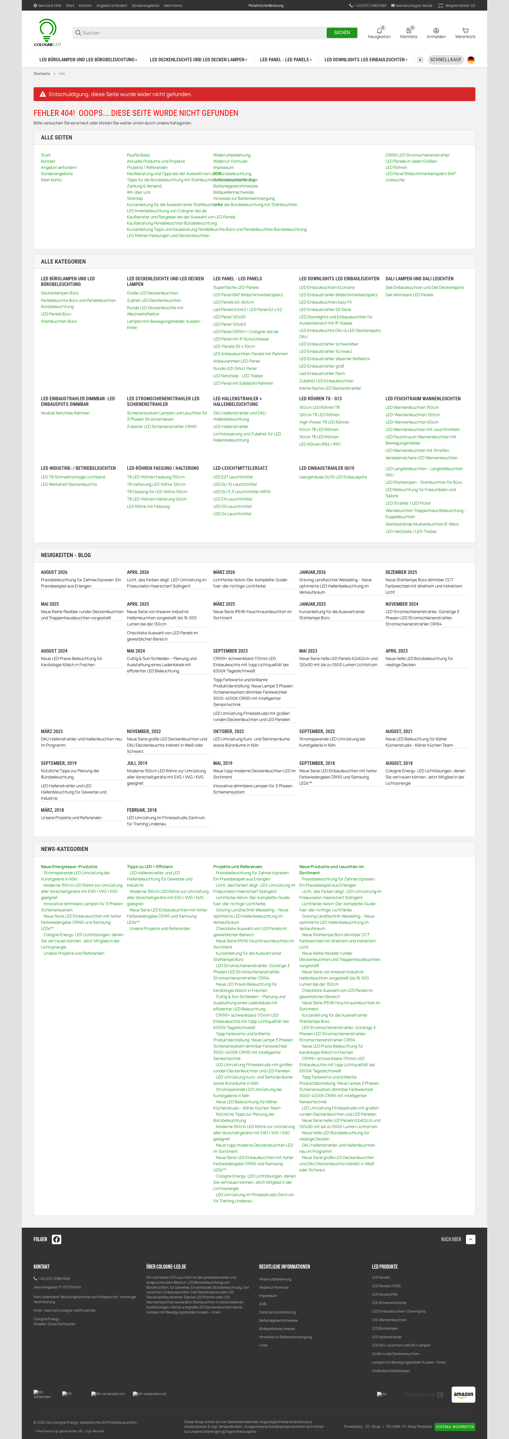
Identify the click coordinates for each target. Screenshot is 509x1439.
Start (70, 5)
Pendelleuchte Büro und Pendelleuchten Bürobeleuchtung (78, 303)
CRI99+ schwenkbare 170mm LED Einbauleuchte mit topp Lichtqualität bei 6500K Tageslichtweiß (251, 665)
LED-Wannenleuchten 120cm (413, 414)
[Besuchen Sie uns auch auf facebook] (56, 1239)
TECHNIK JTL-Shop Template (409, 1426)
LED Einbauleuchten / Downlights (399, 1311)
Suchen (342, 32)
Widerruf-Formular (274, 1287)
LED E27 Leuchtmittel (233, 477)
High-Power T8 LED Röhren (324, 422)
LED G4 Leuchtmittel (232, 513)
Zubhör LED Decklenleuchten (154, 300)
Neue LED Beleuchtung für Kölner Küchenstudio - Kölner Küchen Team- (420, 742)
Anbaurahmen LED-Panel (236, 361)
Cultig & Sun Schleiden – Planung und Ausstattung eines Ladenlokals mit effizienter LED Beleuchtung (161, 665)
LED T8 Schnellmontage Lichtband (73, 477)
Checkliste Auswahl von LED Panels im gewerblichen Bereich (162, 636)
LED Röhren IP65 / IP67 (320, 444)
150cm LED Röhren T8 (319, 407)
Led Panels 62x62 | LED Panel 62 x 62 (247, 309)
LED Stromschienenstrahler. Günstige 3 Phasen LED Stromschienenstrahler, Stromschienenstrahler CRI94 (422, 618)
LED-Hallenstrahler (231, 426)
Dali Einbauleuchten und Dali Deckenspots (425, 287)
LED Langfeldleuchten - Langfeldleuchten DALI (424, 472)
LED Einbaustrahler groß (321, 366)
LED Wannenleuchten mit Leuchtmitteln (423, 429)
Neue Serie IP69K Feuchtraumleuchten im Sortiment (252, 614)
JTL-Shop (372, 1426)
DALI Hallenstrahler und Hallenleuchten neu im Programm (81, 742)
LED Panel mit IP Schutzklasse (241, 339)
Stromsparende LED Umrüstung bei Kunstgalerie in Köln (332, 742)
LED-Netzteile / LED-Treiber (411, 531)
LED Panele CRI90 (386, 1285)
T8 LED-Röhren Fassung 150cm (156, 477)
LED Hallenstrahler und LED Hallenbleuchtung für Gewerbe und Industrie (73, 792)
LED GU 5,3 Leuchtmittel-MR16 (242, 491)
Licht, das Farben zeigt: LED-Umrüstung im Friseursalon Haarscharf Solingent (166, 583)
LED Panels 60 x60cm (233, 302)
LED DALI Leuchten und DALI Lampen (401, 1345)
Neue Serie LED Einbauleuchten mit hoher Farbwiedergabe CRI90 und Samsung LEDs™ (338, 777)
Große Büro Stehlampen (391, 1370)
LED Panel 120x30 (229, 317)
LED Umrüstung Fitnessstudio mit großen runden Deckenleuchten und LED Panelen (251, 716)
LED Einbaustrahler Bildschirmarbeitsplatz (338, 294)
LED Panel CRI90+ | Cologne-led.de (245, 331)
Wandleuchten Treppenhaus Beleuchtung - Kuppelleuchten (426, 513)
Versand (98, 1431)
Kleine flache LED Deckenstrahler (330, 388)
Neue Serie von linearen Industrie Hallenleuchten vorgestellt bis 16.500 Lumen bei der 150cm (162, 618)
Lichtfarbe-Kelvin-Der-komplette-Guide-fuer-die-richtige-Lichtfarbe (250, 583)
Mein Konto (173, 5)
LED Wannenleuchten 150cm (412, 407)
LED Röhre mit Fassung (148, 506)
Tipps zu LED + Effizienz (150, 866)
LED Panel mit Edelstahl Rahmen (243, 383)
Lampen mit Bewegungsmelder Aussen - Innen (164, 324)
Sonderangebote (145, 5)
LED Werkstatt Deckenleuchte (69, 484)
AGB (262, 1303)
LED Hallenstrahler (387, 1336)
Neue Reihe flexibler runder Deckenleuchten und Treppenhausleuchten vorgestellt (82, 614)
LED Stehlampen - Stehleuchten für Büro (424, 482)
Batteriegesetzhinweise (278, 1320)
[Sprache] (471, 59)
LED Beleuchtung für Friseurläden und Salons (421, 492)
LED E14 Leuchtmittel (232, 499)
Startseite (42, 73)
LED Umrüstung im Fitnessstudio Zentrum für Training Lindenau (166, 820)
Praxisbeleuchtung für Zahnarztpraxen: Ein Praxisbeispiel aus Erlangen (81, 583)
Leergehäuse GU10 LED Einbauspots (333, 477)
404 (62, 73)
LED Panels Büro (56, 314)
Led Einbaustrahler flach (322, 373)
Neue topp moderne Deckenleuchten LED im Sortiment (254, 774)
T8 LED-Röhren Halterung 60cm (157, 499)
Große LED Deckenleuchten (152, 293)
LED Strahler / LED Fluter (408, 503)
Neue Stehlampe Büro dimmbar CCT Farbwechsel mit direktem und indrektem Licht (424, 586)
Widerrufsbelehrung (275, 1279)
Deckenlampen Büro (60, 293)
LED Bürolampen (385, 1328)
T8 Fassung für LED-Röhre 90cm (157, 491)
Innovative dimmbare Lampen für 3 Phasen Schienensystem (252, 789)
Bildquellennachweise (277, 1328)
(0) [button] (460, 5)
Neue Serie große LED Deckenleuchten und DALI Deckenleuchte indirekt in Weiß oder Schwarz (167, 745)
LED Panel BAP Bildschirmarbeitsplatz (248, 294)
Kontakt (85, 5)
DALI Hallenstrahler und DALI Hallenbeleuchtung (239, 416)
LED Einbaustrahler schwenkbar (328, 344)
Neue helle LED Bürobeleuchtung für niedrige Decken (419, 661)
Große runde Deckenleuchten (396, 1353)
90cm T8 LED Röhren (318, 436)
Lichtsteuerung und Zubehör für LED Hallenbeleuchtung (247, 437)
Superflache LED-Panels (236, 287)
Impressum (268, 1295)
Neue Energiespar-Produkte (69, 866)
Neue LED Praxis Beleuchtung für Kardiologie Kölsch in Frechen (71, 661)
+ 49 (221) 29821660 (54, 1278)
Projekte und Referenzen (237, 866)
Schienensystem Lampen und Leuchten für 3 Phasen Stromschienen (167, 416)
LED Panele (381, 1277)
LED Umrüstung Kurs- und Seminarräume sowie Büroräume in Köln (251, 742)
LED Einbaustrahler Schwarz (325, 351)
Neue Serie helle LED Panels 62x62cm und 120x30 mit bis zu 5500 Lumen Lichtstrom (338, 661)
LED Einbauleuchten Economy (327, 287)
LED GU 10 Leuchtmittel (235, 484)
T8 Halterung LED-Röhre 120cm (156, 484)
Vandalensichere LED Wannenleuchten (421, 457)
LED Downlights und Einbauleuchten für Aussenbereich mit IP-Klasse (336, 320)
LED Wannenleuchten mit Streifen (417, 450)
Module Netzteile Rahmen (65, 413)
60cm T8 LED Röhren (318, 429)
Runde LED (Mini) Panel (235, 368)
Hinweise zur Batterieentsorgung (285, 1336)
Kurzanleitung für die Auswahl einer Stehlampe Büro (332, 614)
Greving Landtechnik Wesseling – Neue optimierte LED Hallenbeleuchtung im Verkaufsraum (335, 586)
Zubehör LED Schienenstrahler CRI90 (162, 426)
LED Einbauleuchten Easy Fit (325, 302)
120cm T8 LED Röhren (319, 414)
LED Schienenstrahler (389, 1302)
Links (263, 1345)
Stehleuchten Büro (59, 321)
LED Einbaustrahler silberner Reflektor (334, 358)
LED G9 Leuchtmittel (232, 506)
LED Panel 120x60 (229, 324)
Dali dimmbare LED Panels (409, 294)
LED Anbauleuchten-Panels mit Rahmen (250, 353)
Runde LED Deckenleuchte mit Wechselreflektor (155, 311)
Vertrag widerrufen (455, 1427)
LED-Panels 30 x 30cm (234, 346)
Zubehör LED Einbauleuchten (326, 380)
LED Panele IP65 (385, 1294)
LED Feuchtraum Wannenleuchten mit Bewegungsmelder (421, 440)
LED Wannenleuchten (389, 1319)
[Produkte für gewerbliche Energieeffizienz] (48, 32)
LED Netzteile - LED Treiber (238, 375)
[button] (470, 1239)
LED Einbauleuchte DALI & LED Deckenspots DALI (340, 333)
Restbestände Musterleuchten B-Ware (422, 524)
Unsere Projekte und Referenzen (71, 817)
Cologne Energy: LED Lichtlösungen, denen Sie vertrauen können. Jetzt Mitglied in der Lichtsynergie (425, 777)
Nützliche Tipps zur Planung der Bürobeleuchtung (70, 774)
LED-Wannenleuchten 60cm (412, 422)
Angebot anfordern (112, 5)
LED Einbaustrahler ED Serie (325, 309)
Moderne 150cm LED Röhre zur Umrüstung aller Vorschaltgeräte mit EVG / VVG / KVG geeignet (166, 777)
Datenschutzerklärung (277, 1312)
